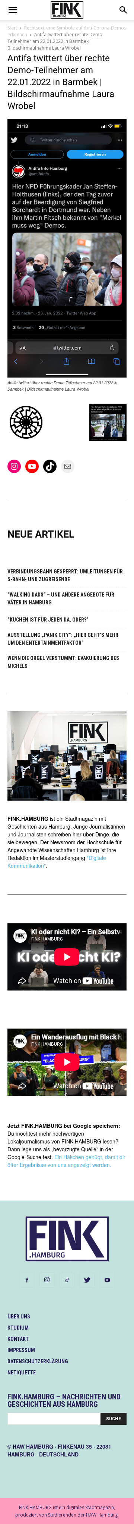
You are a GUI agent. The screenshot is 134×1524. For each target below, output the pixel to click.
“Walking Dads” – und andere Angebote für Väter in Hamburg (60, 598)
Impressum (21, 1350)
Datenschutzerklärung (37, 1361)
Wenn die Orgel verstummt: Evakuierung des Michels (63, 662)
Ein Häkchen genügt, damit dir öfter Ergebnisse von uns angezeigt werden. (66, 1160)
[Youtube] (107, 1280)
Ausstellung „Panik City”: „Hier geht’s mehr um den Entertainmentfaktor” (62, 639)
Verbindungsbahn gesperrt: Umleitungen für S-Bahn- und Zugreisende (65, 575)
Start (12, 28)
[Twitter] (87, 1280)
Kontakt (18, 1339)
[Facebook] (26, 1280)
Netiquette (21, 1373)
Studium (18, 1328)
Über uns (18, 1317)
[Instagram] (46, 1280)
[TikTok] (67, 1280)
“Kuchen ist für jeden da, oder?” (48, 620)
